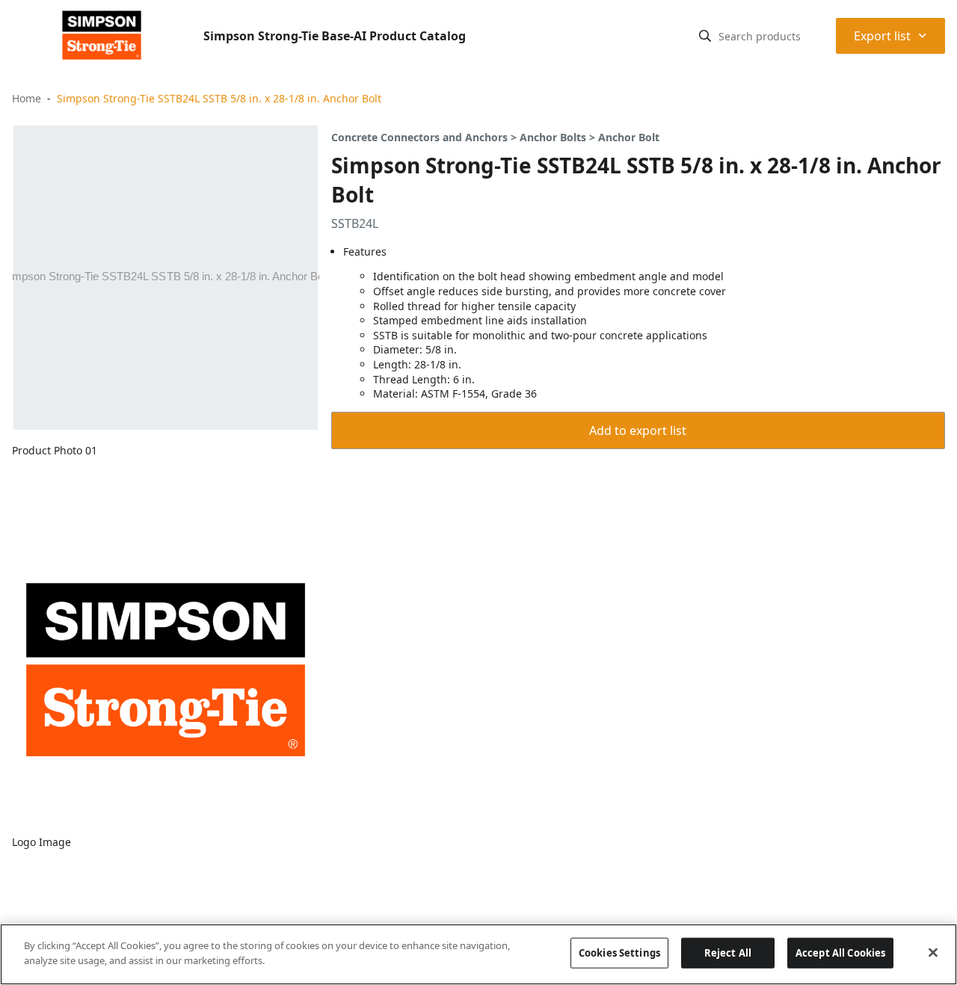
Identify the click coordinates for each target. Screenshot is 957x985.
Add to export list (637, 430)
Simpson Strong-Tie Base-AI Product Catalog (334, 36)
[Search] (705, 36)
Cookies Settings (619, 953)
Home (26, 98)
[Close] (933, 952)
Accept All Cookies (840, 953)
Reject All (727, 953)
